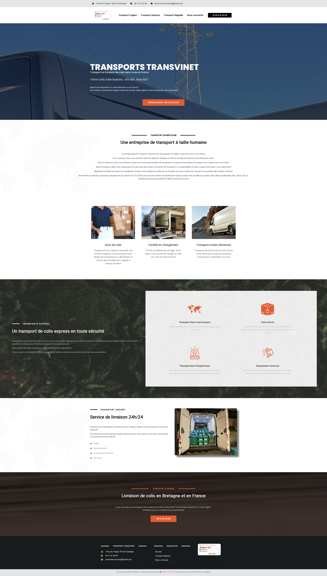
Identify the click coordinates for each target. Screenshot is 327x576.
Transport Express (150, 15)
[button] (220, 15)
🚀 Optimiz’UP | (165, 572)
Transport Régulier (173, 15)
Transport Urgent (128, 15)
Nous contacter (195, 15)
